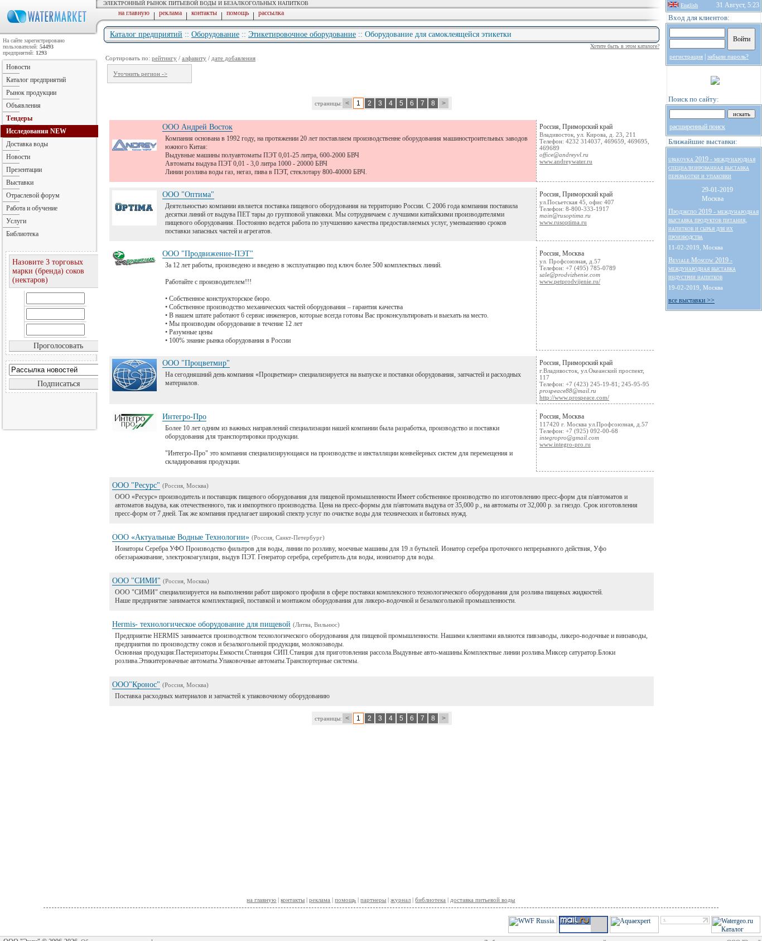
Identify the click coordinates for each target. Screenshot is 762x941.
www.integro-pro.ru (565, 444)
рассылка (271, 13)
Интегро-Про (184, 416)
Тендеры (19, 118)
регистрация (686, 56)
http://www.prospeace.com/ (574, 397)
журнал (400, 899)
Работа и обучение (31, 208)
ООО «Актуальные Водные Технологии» (180, 537)
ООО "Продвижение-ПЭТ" (207, 253)
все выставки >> (691, 300)
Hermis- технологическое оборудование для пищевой (201, 624)
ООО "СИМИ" (136, 581)
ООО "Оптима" (188, 194)
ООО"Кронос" (136, 684)
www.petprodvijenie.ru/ (569, 281)
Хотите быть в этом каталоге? (624, 46)
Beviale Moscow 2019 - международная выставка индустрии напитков (702, 268)
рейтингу (164, 58)
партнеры (373, 899)
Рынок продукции (31, 93)
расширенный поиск (697, 127)
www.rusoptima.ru (563, 222)
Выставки (19, 182)
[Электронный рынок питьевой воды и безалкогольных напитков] (49, 32)
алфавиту (194, 58)
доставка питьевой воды (482, 899)
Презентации (24, 170)
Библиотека (22, 234)
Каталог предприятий (146, 34)
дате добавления (233, 58)
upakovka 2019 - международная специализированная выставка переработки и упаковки (711, 167)
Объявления (23, 105)
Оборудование (215, 34)
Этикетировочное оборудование (302, 34)
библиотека (430, 899)
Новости (18, 67)
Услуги (16, 221)
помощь (237, 13)
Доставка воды (27, 144)
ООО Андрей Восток (197, 127)
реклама (170, 13)
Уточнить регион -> (140, 73)
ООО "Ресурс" (136, 485)
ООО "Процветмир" (196, 363)
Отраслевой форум (33, 195)
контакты (204, 13)
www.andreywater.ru (565, 161)
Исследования (36, 131)
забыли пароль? (728, 56)
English (689, 5)
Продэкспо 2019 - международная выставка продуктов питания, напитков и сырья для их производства (713, 224)
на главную (133, 13)
